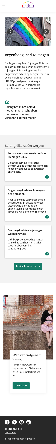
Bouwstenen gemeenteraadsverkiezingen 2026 (28, 155)
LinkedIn (28, 422)
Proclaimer (10, 432)
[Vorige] (10, 32)
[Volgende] (46, 32)
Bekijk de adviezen (26, 266)
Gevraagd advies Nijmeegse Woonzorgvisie (25, 232)
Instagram (21, 422)
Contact (19, 385)
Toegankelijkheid (13, 428)
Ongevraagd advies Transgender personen (26, 192)
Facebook (7, 422)
